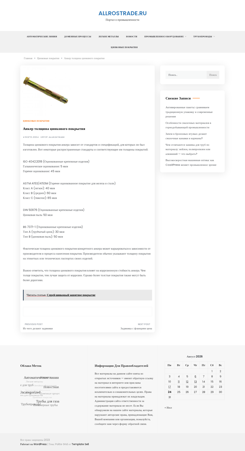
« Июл (168, 407)
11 (179, 381)
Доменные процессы (77, 36)
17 (169, 387)
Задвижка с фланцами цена (136, 328)
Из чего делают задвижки (38, 328)
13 (195, 381)
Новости (131, 36)
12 (187, 381)
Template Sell (80, 444)
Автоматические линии (42, 36)
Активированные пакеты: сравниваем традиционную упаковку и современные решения (189, 111)
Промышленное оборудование (164, 36)
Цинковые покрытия (124, 47)
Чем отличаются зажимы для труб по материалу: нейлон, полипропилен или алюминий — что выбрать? (188, 149)
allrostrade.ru (122, 13)
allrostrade (57, 137)
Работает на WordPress (33, 444)
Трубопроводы (202, 36)
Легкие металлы (108, 36)
